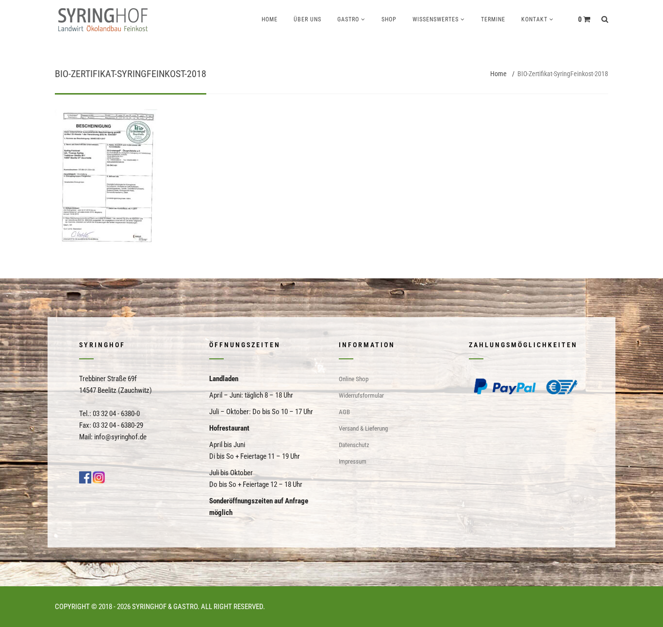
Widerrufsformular (361, 395)
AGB (344, 412)
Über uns (307, 19)
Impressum (352, 461)
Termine (493, 19)
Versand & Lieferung (363, 428)
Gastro (348, 19)
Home (270, 19)
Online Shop (353, 379)
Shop (389, 19)
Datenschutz (354, 445)
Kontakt (534, 19)
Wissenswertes (436, 19)
